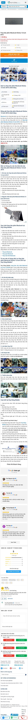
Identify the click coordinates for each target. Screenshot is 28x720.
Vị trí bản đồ (21, 640)
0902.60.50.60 (9, 647)
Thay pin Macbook (7, 252)
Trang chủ (3, 9)
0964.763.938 (9, 655)
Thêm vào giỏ (14, 61)
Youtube (14, 668)
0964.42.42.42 (18, 665)
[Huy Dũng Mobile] (14, 2)
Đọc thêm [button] (5, 519)
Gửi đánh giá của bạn (13, 571)
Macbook (3, 116)
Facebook (5, 668)
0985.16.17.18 (5, 665)
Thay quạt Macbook (7, 254)
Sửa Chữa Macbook (11, 9)
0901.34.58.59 (9, 640)
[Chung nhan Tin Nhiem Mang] (24, 712)
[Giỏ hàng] (25, 2)
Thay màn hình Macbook (8, 255)
